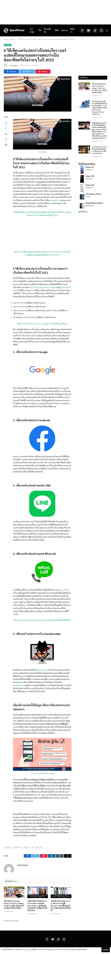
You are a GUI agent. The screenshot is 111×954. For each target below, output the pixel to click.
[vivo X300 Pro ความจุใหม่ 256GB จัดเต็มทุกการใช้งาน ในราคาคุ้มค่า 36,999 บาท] (84, 149)
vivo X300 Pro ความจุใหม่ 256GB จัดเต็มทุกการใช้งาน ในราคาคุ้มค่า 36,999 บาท (99, 150)
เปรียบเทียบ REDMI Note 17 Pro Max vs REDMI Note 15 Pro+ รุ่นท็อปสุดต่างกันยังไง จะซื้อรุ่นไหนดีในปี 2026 (37, 905)
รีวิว (40, 30)
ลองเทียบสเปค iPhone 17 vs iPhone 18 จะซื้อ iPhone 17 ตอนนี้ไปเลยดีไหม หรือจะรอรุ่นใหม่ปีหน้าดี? (61, 905)
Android (65, 590)
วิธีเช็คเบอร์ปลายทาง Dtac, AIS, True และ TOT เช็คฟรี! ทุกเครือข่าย (42, 323)
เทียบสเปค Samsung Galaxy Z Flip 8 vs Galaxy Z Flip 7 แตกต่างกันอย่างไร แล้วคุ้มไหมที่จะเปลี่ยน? (14, 904)
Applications (17, 847)
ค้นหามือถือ (47, 30)
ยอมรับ (106, 949)
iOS (60, 590)
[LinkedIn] (6, 134)
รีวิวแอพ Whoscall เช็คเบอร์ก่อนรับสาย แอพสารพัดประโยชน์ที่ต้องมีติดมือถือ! (42, 620)
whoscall (39, 847)
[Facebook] (6, 123)
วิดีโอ (57, 30)
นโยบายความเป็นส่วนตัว (79, 949)
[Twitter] (6, 128)
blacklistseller (43, 670)
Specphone (55, 200)
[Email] (6, 145)
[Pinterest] (6, 139)
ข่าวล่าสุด (32, 30)
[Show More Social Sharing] (53, 71)
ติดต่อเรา (72, 30)
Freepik (44, 152)
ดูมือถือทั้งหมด (83, 212)
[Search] (107, 30)
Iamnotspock (14, 65)
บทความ (64, 30)
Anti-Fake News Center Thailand (43, 287)
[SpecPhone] (14, 30)
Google (26, 847)
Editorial (8, 45)
